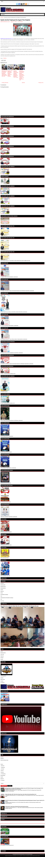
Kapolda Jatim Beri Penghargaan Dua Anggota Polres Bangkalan (15, 20)
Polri (1, 596)
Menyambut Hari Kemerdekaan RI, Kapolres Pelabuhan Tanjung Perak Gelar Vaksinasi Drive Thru (4, 73)
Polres (2, 592)
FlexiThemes (10, 855)
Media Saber (3, 679)
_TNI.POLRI (2, 765)
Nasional (2, 591)
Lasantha (21, 855)
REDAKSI (2, 758)
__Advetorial (3, 767)
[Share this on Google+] (6, 58)
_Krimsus (2, 772)
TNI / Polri (2, 654)
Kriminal (2, 657)
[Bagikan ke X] (4, 60)
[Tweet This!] (4, 58)
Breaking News (3, 586)
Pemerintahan (3, 775)
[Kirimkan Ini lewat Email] (1, 60)
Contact (2, 681)
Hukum (2, 764)
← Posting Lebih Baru (4, 82)
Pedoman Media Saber (4, 760)
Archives (9, 785)
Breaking (2, 583)
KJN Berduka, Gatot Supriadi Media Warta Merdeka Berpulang (16, 806)
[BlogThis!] (2, 60)
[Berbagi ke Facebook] (5, 60)
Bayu (31, 854)
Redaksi (2, 677)
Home (2, 17)
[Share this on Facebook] (3, 58)
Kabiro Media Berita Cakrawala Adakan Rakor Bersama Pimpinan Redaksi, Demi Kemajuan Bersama (19, 606)
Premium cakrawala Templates (28, 855)
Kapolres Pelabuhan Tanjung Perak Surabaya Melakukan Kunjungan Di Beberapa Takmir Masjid (15, 74)
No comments (20, 21)
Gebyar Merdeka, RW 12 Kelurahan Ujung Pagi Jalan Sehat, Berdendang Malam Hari (20, 794)
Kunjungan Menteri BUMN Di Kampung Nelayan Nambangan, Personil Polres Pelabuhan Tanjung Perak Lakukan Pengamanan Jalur (21, 75)
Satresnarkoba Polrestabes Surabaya (7, 597)
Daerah (2, 589)
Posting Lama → (41, 82)
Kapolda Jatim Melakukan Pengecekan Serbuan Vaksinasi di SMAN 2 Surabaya (10, 73)
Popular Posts (4, 785)
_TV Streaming (3, 773)
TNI (1, 599)
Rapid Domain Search (36, 855)
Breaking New (3, 584)
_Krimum (2, 770)
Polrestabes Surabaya (4, 594)
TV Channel (2, 682)
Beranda (23, 82)
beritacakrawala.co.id (22, 854)
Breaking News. (3, 588)
